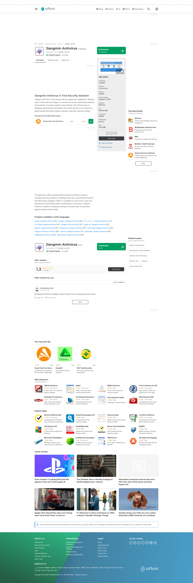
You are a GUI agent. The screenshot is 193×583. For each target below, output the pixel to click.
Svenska (120, 568)
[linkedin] (147, 542)
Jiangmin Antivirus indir (70, 224)
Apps (101, 9)
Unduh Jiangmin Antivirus (44, 221)
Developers (139, 9)
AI (119, 9)
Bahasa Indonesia (69, 568)
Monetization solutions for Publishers (74, 543)
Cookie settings (103, 556)
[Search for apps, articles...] (149, 9)
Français (59, 568)
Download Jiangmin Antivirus (98, 228)
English (47, 568)
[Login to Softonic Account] (157, 9)
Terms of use (102, 548)
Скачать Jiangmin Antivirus (68, 221)
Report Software (107, 143)
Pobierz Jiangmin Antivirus (45, 228)
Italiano (77, 568)
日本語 (83, 568)
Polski (101, 568)
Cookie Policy (102, 553)
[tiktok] (139, 542)
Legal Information (103, 545)
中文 (55, 570)
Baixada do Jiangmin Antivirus (71, 228)
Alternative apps (107, 147)
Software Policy (71, 552)
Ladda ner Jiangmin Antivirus (94, 224)
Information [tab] (40, 60)
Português (107, 568)
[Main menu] (36, 9)
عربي (36, 568)
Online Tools (39, 559)
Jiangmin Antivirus (66, 48)
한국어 (88, 568)
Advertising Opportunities (74, 554)
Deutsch (41, 568)
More (80, 302)
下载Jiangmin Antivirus (43, 235)
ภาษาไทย (37, 570)
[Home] (35, 44)
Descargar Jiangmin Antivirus (96, 231)
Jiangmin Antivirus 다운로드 (45, 231)
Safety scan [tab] (65, 60)
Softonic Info (39, 542)
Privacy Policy (102, 550)
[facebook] (107, 133)
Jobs (36, 550)
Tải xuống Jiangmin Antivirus (45, 224)
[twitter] (111, 133)
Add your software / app (43, 556)
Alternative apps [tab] (53, 60)
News (127, 9)
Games (110, 9)
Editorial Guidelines (41, 553)
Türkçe (43, 570)
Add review (111, 138)
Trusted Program (54, 55)
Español (53, 568)
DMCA (100, 542)
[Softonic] (48, 9)
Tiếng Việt (50, 570)
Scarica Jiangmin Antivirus (70, 231)
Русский (114, 568)
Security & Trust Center (42, 545)
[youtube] (151, 542)
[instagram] (135, 542)
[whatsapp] (115, 133)
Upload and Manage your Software (74, 548)
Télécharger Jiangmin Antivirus (68, 235)
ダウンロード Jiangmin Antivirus (96, 221)
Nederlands (95, 568)
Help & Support (40, 548)
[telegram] (155, 542)
